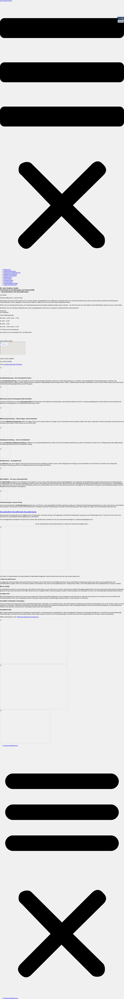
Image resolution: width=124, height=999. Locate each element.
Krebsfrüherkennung (9, 271)
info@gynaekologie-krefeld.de (13, 364)
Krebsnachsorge (8, 280)
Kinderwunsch (7, 277)
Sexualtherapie (7, 282)
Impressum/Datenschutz (10, 283)
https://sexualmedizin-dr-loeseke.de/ (28, 617)
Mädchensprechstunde (10, 274)
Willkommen (7, 269)
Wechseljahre (7, 278)
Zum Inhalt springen (6, 0)
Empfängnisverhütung (10, 275)
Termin (120, 21)
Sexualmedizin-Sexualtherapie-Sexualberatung (18, 512)
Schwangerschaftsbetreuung (11, 272)
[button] (62, 135)
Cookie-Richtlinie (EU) (10, 285)
